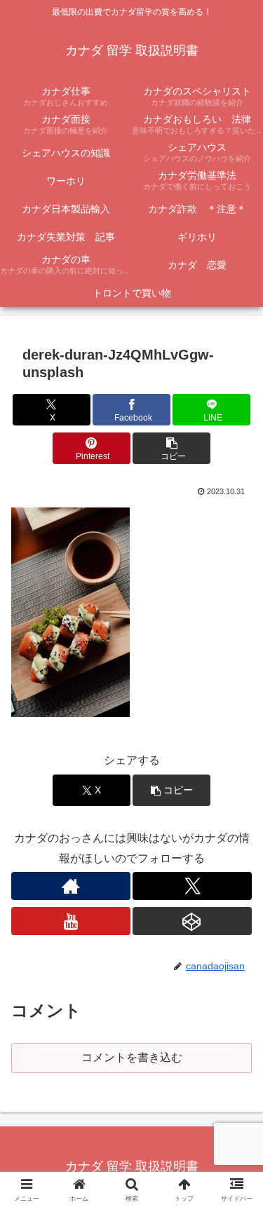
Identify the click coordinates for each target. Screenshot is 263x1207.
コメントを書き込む (131, 1057)
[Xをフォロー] (192, 886)
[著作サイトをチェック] (70, 886)
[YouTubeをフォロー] (70, 921)
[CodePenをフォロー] (192, 921)
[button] (171, 448)
